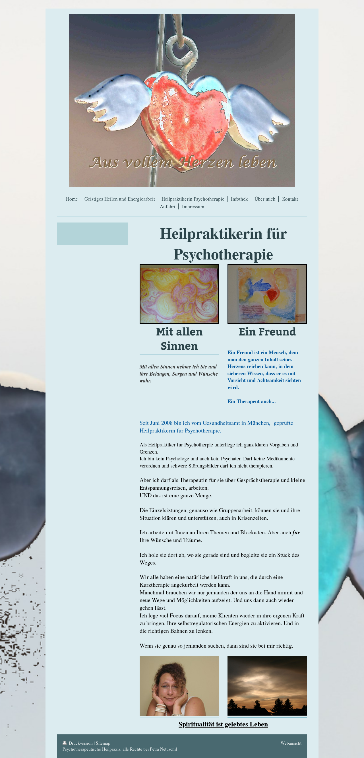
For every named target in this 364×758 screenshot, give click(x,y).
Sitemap (103, 743)
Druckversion (81, 743)
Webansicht (291, 743)
